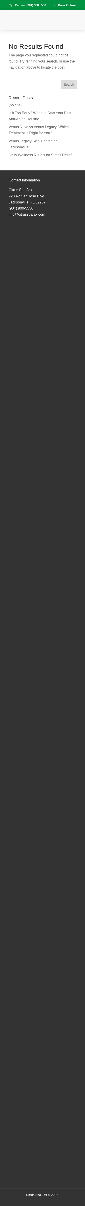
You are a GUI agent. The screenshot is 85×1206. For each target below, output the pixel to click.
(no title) (15, 105)
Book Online (66, 5)
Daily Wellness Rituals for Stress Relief (40, 155)
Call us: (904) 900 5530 (30, 5)
